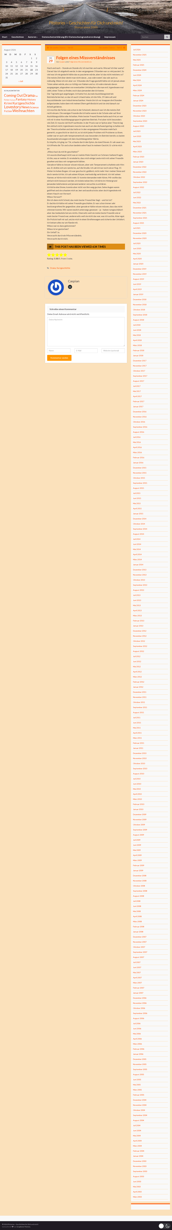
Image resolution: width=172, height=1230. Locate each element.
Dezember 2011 (139, 692)
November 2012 (139, 636)
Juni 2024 (137, 75)
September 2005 (140, 1069)
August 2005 (138, 1074)
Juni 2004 (137, 1130)
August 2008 (138, 896)
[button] (165, 1226)
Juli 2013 (136, 595)
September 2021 (140, 218)
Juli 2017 (136, 386)
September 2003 (140, 1171)
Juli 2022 (136, 192)
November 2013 (139, 575)
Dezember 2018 (139, 299)
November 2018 (139, 304)
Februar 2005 (138, 1095)
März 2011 (137, 738)
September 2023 (140, 121)
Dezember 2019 (139, 269)
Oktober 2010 (139, 763)
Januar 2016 (138, 462)
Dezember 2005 (139, 1059)
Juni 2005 (137, 1079)
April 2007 (137, 977)
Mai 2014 (137, 549)
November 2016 (139, 417)
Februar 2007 (138, 988)
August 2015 (138, 488)
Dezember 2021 (139, 207)
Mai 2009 (137, 850)
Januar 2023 (138, 162)
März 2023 (137, 151)
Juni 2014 (137, 544)
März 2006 (137, 1044)
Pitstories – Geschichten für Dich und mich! (86, 22)
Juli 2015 (136, 493)
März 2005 (137, 1090)
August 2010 (138, 773)
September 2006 (140, 1013)
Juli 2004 (136, 1125)
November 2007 (139, 942)
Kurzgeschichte (63, 268)
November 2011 (139, 697)
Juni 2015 (137, 498)
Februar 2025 (138, 65)
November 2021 (139, 213)
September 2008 (140, 891)
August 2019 (138, 279)
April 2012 (137, 671)
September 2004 (140, 1115)
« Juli (21, 81)
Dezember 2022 (139, 167)
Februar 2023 (138, 157)
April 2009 (137, 855)
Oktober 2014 (139, 524)
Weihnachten (23, 110)
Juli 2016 (136, 437)
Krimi (8, 103)
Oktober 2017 (139, 371)
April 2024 (137, 85)
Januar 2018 (138, 355)
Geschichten (17, 37)
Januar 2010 (138, 809)
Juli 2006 (136, 1023)
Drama (53, 268)
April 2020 (137, 258)
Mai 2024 (137, 80)
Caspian (62, 62)
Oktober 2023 (139, 116)
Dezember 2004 (139, 1100)
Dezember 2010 (139, 753)
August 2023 (138, 126)
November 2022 (139, 172)
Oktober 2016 (139, 422)
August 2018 (138, 320)
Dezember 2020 (139, 233)
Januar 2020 (138, 264)
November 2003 (139, 1166)
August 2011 (138, 712)
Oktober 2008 (139, 886)
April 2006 (137, 1039)
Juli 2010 (136, 779)
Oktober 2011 (139, 702)
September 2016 (140, 427)
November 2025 (139, 55)
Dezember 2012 (139, 631)
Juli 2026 (136, 49)
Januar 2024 (138, 100)
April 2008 (137, 916)
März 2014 (137, 559)
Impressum (110, 37)
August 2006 (138, 1018)
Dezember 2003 (139, 1161)
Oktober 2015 (139, 478)
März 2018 (137, 345)
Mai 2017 (137, 391)
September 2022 (140, 182)
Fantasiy (12, 100)
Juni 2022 (137, 197)
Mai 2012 (137, 666)
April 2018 (137, 340)
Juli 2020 (136, 243)
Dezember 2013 (139, 570)
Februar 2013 (138, 620)
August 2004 (138, 1120)
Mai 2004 (137, 1135)
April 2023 (137, 146)
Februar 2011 (138, 743)
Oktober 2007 (139, 947)
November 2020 (139, 238)
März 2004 (137, 1146)
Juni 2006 (137, 1028)
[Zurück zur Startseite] (86, 17)
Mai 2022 (137, 202)
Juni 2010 (137, 784)
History (31, 99)
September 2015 (140, 483)
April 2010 (137, 794)
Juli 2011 (136, 717)
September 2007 (140, 952)
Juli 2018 (136, 325)
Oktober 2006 (139, 1008)
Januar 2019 (138, 294)
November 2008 (139, 881)
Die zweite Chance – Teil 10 (61, 47)
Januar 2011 (138, 748)
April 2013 (137, 610)
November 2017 (139, 366)
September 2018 (140, 315)
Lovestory (12, 106)
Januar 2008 (138, 932)
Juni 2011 (137, 722)
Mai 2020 (137, 253)
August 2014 (138, 534)
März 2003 (137, 1197)
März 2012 (137, 677)
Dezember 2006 (139, 998)
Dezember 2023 (139, 106)
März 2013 (137, 615)
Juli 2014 (136, 539)
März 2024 (137, 90)
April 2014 (137, 554)
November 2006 (139, 1003)
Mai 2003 (137, 1186)
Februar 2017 (138, 401)
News (26, 107)
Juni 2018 (137, 330)
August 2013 (138, 590)
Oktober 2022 (139, 177)
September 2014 (140, 529)
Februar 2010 (138, 804)
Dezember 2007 (139, 937)
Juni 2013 (137, 600)
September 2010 (140, 768)
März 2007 (137, 983)
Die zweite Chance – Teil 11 (110, 47)
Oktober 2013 (139, 580)
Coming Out (13, 95)
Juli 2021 (136, 228)
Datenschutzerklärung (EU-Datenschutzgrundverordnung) (71, 37)
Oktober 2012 (139, 641)
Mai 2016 (137, 442)
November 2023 (139, 111)
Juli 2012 (136, 656)
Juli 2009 (136, 840)
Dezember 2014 (139, 519)
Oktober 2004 (139, 1110)
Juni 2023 (137, 136)
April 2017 (137, 396)
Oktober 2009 (139, 824)
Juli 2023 (136, 131)
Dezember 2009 (139, 814)
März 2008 (137, 921)
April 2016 (137, 447)
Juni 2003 (137, 1181)
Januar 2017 (138, 406)
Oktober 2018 (139, 309)
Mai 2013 (137, 605)
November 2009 (139, 819)
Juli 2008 (136, 901)
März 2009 (137, 860)
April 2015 (137, 508)
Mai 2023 (137, 141)
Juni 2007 (137, 967)
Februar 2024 (138, 95)
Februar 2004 (138, 1151)
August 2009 (138, 835)
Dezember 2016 (139, 411)
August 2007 (138, 957)
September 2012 (140, 646)
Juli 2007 (136, 962)
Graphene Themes (23, 1227)
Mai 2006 (137, 1033)
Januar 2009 (138, 870)
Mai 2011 (137, 728)
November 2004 (139, 1105)
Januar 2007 (138, 993)
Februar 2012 (138, 682)
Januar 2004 (138, 1156)
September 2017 (140, 376)
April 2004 (137, 1141)
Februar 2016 (138, 457)
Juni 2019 (137, 284)
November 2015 (139, 473)
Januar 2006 (138, 1054)
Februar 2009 (138, 865)
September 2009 (140, 830)
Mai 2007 (137, 972)
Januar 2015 (138, 513)
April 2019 (137, 289)
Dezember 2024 (139, 70)
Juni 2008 (137, 906)
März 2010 (137, 799)
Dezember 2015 (139, 468)
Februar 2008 (138, 926)
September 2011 (140, 707)
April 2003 (137, 1192)
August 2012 (138, 651)
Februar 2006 (138, 1049)
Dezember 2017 (139, 360)
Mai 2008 (137, 911)
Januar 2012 (138, 687)
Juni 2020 (137, 248)
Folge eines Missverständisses (80, 62)
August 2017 (138, 381)
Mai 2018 (137, 335)
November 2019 (139, 274)
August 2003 (138, 1176)
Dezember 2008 (139, 875)
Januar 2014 (138, 564)
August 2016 (138, 432)
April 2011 (137, 733)
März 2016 (137, 452)
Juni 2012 (137, 661)
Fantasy (21, 99)
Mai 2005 (137, 1084)
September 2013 (140, 585)
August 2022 (138, 187)
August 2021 (138, 223)
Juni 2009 (137, 845)
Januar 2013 (138, 626)
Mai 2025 (137, 60)
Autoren (32, 37)
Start (4, 37)
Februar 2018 (138, 350)
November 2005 (139, 1064)
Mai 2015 (137, 503)
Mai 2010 (137, 789)
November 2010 (139, 758)
